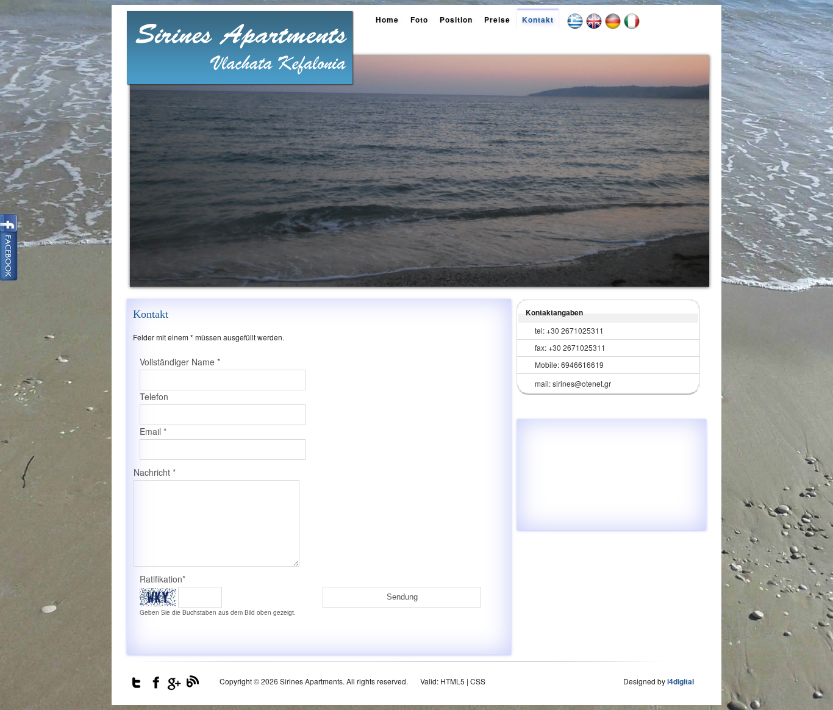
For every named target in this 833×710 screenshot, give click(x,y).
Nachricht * (155, 472)
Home (387, 19)
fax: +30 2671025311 (570, 347)
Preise (497, 19)
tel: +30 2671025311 (569, 330)
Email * (153, 431)
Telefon (154, 396)
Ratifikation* (162, 579)
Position (456, 19)
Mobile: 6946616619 (569, 364)
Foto (419, 19)
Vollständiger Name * (180, 362)
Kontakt (538, 19)
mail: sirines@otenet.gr (573, 383)
